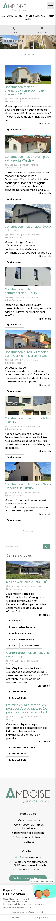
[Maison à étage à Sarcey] (28, 213)
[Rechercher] (46, 546)
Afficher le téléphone (31, 869)
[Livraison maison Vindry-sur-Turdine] (28, 144)
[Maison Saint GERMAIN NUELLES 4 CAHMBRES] (28, 74)
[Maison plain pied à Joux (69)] (28, 570)
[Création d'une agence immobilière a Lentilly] (28, 405)
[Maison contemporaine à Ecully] (28, 276)
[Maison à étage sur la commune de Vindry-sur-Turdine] (28, 471)
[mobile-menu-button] (50, 5)
